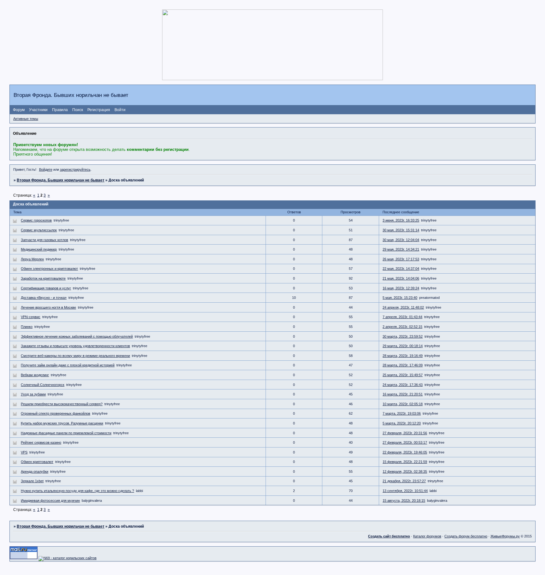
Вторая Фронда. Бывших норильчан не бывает (60, 180)
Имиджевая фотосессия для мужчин (50, 500)
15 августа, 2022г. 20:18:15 (404, 500)
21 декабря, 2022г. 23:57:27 (404, 481)
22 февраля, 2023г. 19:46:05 (405, 452)
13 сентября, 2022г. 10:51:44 (405, 491)
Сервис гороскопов (36, 220)
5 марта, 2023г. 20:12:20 (402, 423)
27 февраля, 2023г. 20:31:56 (405, 433)
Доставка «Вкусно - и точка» (44, 297)
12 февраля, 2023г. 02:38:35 (405, 471)
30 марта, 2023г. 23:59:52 (403, 336)
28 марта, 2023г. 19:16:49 (403, 356)
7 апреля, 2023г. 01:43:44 (402, 317)
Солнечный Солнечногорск (42, 385)
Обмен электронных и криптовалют (49, 268)
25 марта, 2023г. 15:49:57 (403, 375)
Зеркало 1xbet (32, 481)
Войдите (45, 169)
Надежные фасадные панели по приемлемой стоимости (66, 433)
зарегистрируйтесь (75, 169)
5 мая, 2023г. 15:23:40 (400, 297)
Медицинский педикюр (39, 249)
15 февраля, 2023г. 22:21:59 (405, 462)
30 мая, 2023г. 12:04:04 (401, 240)
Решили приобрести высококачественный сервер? (62, 404)
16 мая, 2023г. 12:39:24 (401, 288)
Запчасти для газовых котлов (44, 240)
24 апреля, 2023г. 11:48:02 (403, 307)
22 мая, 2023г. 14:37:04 (401, 268)
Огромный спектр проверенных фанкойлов (55, 413)
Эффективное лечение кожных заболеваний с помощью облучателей (77, 336)
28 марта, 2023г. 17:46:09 (403, 365)
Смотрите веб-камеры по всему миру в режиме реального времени (75, 356)
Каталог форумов (427, 536)
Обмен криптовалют (37, 462)
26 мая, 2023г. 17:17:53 (401, 259)
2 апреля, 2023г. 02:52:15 (402, 327)
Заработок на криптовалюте (43, 278)
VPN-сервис (30, 317)
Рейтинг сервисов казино (41, 442)
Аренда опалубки (34, 471)
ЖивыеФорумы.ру (505, 536)
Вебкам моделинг (35, 375)
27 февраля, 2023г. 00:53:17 (405, 442)
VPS (24, 452)
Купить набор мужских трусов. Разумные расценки (62, 423)
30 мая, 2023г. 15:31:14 (401, 230)
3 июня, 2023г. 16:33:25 (401, 220)
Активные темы (25, 119)
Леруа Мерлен (32, 259)
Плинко (26, 327)
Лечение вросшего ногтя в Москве (48, 307)
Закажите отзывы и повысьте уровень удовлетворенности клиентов (75, 346)
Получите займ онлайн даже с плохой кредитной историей (67, 365)
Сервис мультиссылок (39, 230)
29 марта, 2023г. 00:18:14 (403, 346)
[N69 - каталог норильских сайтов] (67, 558)
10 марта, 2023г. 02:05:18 (403, 404)
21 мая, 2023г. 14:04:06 (401, 278)
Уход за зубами (33, 394)
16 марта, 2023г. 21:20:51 (403, 394)
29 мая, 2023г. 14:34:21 (401, 249)
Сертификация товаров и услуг (46, 288)
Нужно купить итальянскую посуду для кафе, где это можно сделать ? (77, 491)
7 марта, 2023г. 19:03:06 (402, 413)
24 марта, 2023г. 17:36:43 (403, 385)
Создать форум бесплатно (465, 536)
